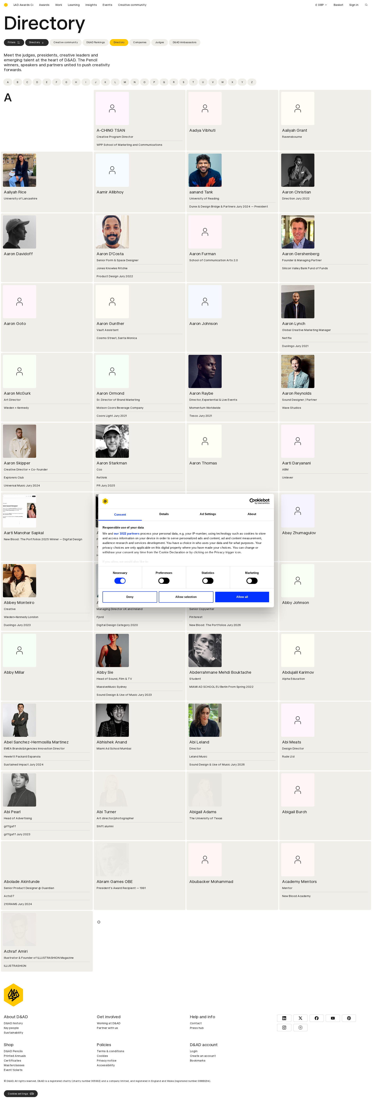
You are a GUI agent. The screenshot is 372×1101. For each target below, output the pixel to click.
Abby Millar (14, 672)
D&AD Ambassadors (184, 42)
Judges (159, 42)
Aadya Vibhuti (202, 130)
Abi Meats (291, 742)
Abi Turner (106, 811)
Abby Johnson (295, 602)
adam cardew (295, 1021)
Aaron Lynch (293, 323)
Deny (129, 597)
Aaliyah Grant (294, 130)
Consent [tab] (120, 514)
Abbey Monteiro (19, 602)
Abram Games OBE (115, 881)
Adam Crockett (111, 1090)
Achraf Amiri (16, 951)
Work (58, 4)
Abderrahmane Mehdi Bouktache (220, 672)
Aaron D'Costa (110, 253)
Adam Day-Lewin (298, 1090)
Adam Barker (201, 951)
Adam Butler (201, 1021)
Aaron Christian (296, 192)
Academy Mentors (299, 881)
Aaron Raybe (201, 393)
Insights (91, 4)
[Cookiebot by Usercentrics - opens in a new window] (252, 501)
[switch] (163, 581)
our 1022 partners (127, 533)
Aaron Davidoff (18, 253)
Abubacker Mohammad (211, 881)
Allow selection (186, 597)
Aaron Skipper (17, 463)
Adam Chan (15, 1090)
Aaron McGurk (17, 393)
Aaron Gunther (110, 323)
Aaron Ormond (110, 393)
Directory (34, 42)
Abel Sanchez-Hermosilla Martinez (36, 742)
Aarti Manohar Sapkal (24, 532)
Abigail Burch (294, 811)
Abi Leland (199, 742)
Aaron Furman (202, 253)
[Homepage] (6, 5)
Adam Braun (108, 1021)
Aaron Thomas (203, 463)
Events (107, 4)
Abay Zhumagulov (299, 532)
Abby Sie (105, 672)
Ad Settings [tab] (208, 514)
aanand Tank (201, 192)
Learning (74, 4)
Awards (44, 4)
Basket (338, 4)
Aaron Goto (15, 323)
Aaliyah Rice (15, 192)
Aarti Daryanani (296, 463)
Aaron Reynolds (296, 393)
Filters (11, 42)
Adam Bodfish (295, 951)
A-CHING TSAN (111, 130)
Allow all (242, 597)
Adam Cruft (200, 1090)
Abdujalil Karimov (298, 672)
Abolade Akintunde (22, 881)
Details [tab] (164, 514)
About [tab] (252, 514)
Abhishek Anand (112, 742)
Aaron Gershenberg (300, 253)
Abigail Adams (203, 811)
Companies (139, 42)
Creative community (132, 4)
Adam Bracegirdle (21, 1021)
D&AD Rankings (96, 42)
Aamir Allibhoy (110, 192)
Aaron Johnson (203, 323)
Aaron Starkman (112, 463)
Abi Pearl (12, 811)
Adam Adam (108, 951)
